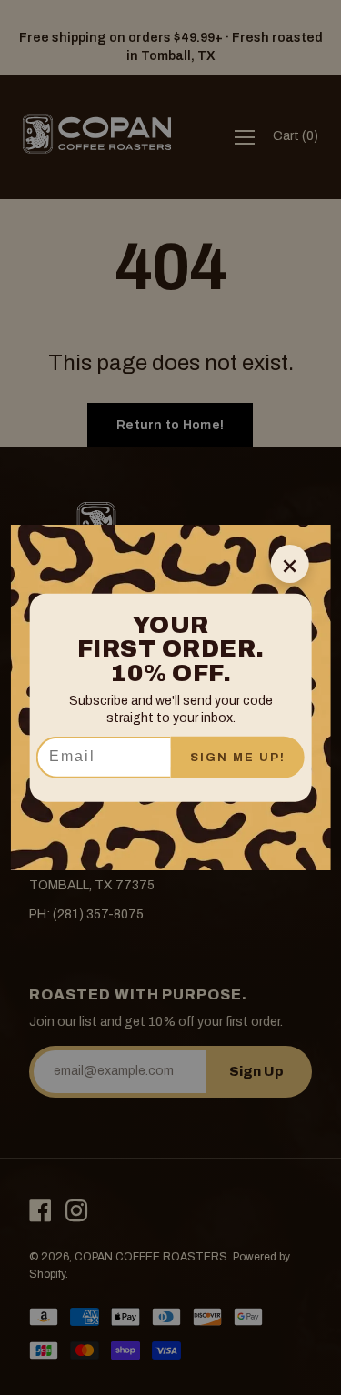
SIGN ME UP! (238, 756)
